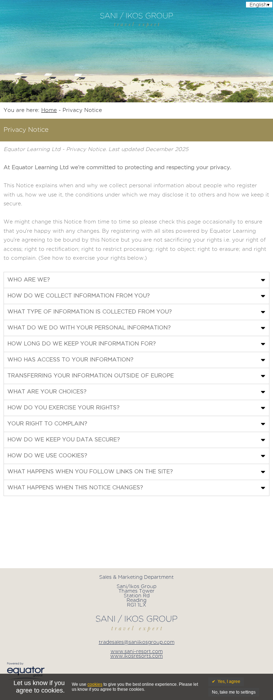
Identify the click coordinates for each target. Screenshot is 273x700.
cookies (94, 684)
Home (49, 110)
